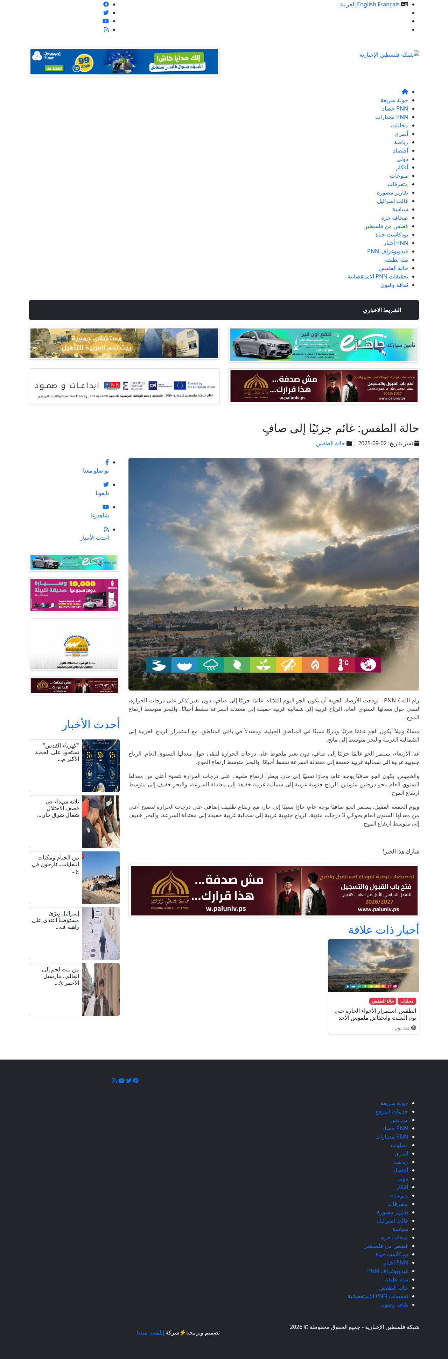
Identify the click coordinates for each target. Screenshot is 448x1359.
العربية (348, 4)
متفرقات (397, 184)
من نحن (399, 21)
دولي (402, 159)
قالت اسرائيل (392, 201)
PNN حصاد (395, 108)
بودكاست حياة (392, 234)
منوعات (399, 175)
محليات (399, 125)
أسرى (401, 133)
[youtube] (106, 21)
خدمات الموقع (391, 12)
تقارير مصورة (392, 192)
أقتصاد (400, 150)
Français (389, 4)
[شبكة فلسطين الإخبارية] (389, 52)
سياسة (400, 209)
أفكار (402, 167)
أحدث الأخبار (91, 723)
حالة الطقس (393, 268)
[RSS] (106, 29)
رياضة (401, 142)
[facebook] (106, 4)
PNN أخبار (396, 243)
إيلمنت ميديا (150, 1332)
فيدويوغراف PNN (387, 251)
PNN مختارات (391, 117)
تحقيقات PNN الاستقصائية (378, 276)
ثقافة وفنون (394, 285)
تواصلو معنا (395, 29)
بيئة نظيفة (396, 259)
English (366, 4)
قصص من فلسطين (385, 226)
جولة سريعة (394, 100)
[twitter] (106, 12)
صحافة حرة (394, 217)
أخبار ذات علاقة (383, 929)
